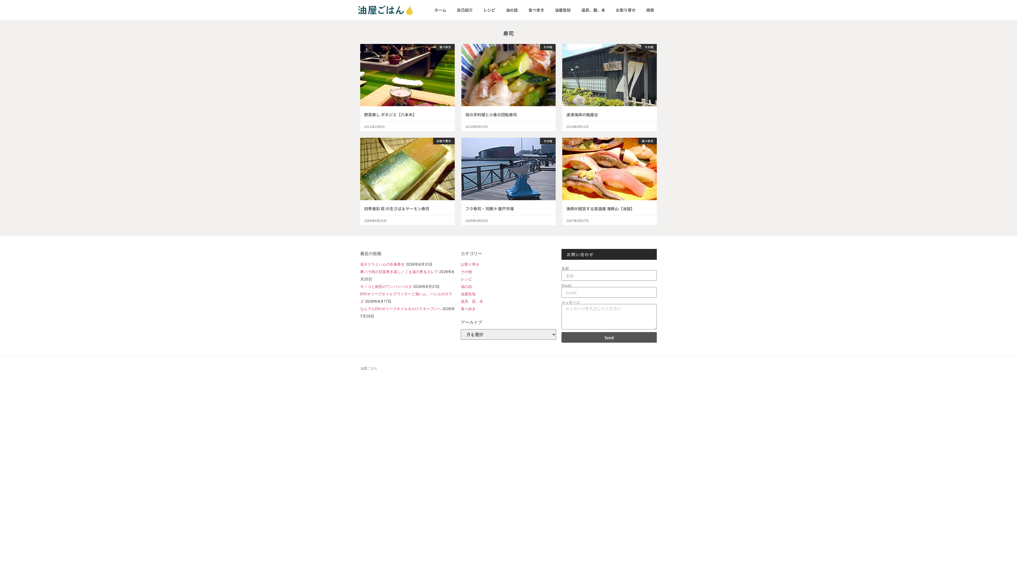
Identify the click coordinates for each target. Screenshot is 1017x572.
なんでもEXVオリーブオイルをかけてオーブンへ (400, 308)
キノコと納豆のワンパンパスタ (386, 286)
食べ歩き (536, 10)
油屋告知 (563, 10)
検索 (650, 10)
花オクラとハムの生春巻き (382, 264)
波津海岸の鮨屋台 (582, 114)
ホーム (440, 10)
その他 (466, 271)
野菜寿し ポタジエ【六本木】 (390, 114)
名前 (565, 268)
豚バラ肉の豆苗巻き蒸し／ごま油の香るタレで (399, 271)
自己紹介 (465, 10)
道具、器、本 (593, 10)
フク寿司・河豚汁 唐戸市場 (489, 208)
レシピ (489, 10)
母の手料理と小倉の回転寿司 (491, 114)
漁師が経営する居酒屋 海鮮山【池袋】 (600, 208)
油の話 (512, 10)
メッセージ (570, 302)
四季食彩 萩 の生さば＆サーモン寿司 (396, 208)
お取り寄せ (626, 10)
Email (566, 285)
